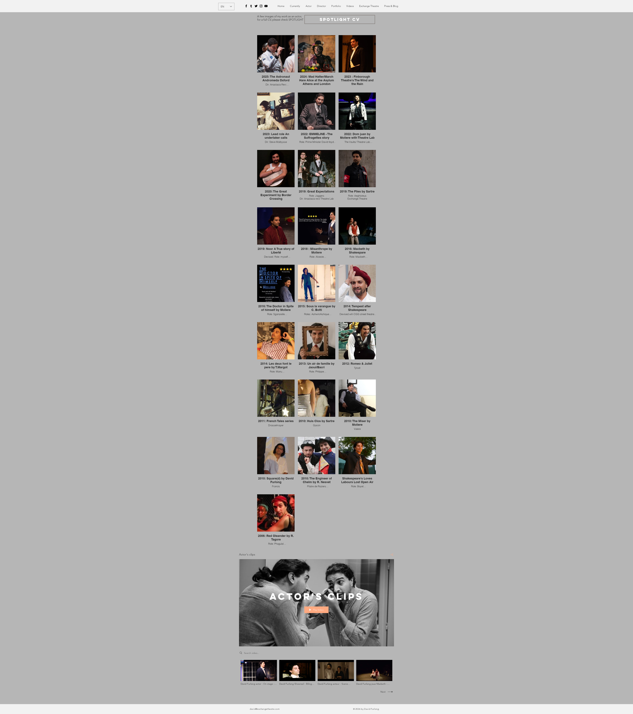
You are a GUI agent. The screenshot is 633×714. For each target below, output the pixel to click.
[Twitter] (256, 6)
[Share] (391, 555)
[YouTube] (266, 6)
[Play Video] (259, 672)
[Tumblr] (251, 6)
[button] (336, 6)
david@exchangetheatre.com (265, 709)
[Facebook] (246, 6)
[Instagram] (261, 6)
